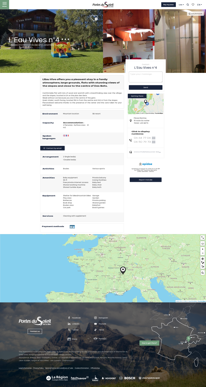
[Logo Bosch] (127, 378)
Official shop (95, 368)
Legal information (25, 368)
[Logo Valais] (95, 378)
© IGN (184, 301)
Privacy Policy (38, 368)
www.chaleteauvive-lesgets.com (151, 152)
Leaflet (177, 301)
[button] (188, 5)
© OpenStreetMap (192, 301)
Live (180, 4)
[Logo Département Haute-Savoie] (80, 378)
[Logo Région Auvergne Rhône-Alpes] (57, 378)
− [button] (202, 253)
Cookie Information (82, 368)
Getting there (137, 96)
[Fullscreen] (202, 238)
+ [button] (202, 249)
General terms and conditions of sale (59, 368)
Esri (181, 301)
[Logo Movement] (109, 378)
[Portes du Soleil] (103, 5)
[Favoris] (193, 4)
